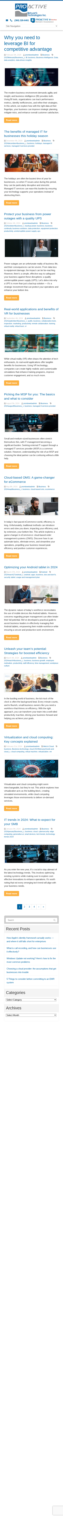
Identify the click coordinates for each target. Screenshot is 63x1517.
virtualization (43, 752)
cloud (35, 831)
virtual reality (9, 326)
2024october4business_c (14, 226)
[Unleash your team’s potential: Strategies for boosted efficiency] (31, 682)
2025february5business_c (14, 58)
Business (46, 55)
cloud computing (17, 752)
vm (50, 752)
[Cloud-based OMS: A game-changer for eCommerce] (31, 506)
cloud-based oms (37, 489)
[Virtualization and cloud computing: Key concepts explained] (31, 768)
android (27, 575)
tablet (13, 577)
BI (26, 58)
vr (26, 326)
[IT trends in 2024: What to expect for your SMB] (31, 853)
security (7, 577)
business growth (38, 661)
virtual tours (19, 326)
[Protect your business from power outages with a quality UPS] (31, 248)
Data (56, 58)
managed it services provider (23, 146)
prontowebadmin (32, 55)
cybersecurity (44, 831)
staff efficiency (28, 663)
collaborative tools (48, 321)
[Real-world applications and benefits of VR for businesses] (31, 343)
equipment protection (49, 228)
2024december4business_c (15, 143)
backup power (30, 226)
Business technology (20, 749)
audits (30, 321)
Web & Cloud (48, 746)
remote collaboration (40, 324)
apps (33, 575)
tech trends (40, 834)
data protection (34, 228)
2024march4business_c (13, 661)
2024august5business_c (14, 406)
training (52, 324)
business (31, 58)
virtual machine (31, 752)
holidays (38, 143)
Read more (11, 120)
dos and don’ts (50, 575)
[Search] (54, 920)
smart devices (30, 834)
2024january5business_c (14, 831)
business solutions (19, 228)
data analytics (9, 60)
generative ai (18, 834)
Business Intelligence (44, 58)
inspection (8, 324)
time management (42, 663)
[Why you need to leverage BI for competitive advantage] (31, 77)
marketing (17, 324)
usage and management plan (28, 577)
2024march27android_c (13, 575)
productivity (8, 231)
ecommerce (50, 489)
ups (38, 231)
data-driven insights (24, 60)
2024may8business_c (13, 489)
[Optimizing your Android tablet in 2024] (31, 594)
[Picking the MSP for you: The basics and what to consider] (31, 423)
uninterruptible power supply (25, 231)
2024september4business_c (15, 321)
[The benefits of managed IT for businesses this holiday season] (31, 162)
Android (44, 572)
